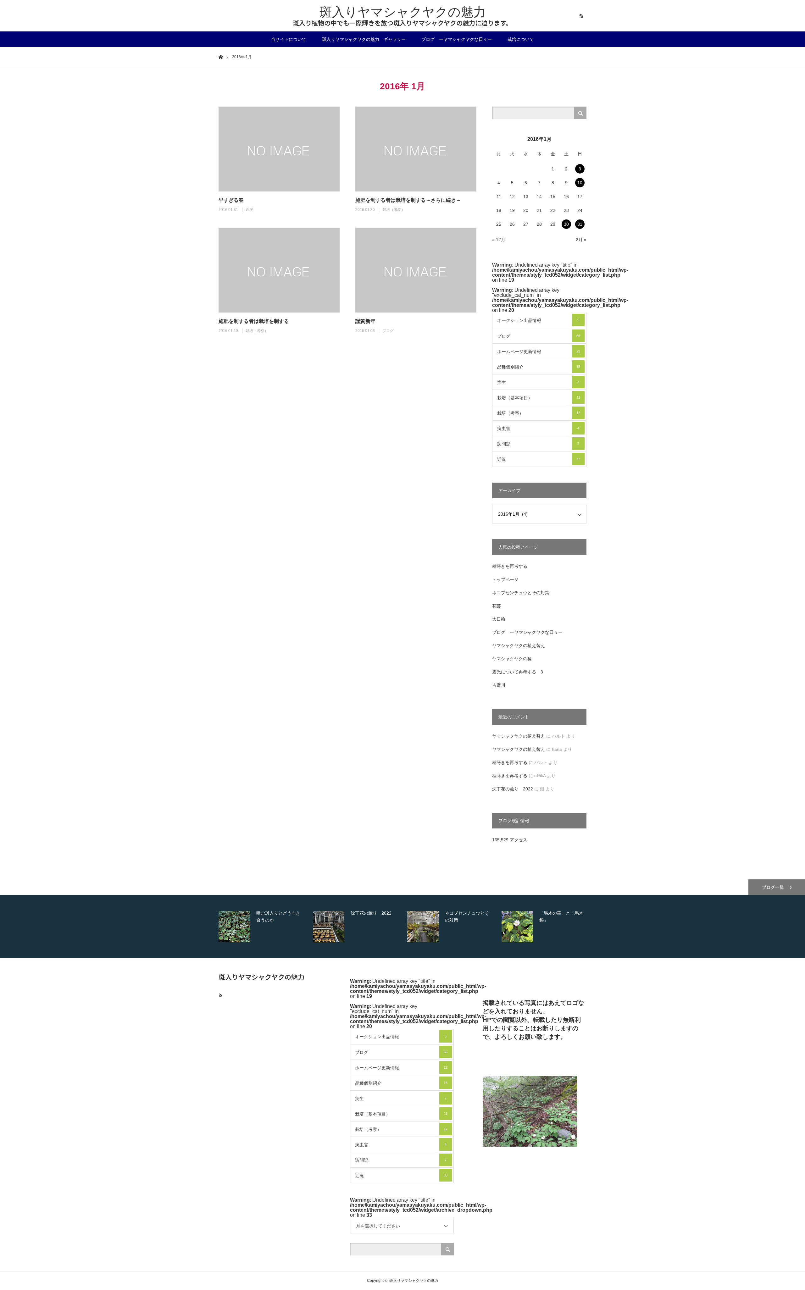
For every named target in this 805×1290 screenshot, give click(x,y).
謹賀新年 (365, 321)
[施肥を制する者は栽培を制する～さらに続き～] (415, 149)
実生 (538, 382)
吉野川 (498, 685)
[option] (264, 926)
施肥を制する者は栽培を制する (254, 321)
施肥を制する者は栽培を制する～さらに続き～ (408, 200)
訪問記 (538, 443)
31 (579, 224)
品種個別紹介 (538, 366)
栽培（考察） (393, 210)
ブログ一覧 (773, 887)
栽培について (521, 39)
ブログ (388, 331)
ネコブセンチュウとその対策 (520, 592)
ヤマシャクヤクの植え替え (518, 645)
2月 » (581, 239)
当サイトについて (288, 39)
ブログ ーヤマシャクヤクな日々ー (456, 39)
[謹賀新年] (415, 270)
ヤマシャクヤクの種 (512, 658)
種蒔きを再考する (509, 566)
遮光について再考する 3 (517, 671)
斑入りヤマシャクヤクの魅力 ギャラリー (364, 39)
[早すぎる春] (279, 149)
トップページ (505, 579)
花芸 (496, 605)
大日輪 (498, 619)
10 (579, 182)
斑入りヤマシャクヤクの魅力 (402, 12)
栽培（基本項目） (538, 397)
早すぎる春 (231, 200)
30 (566, 224)
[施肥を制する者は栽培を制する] (279, 270)
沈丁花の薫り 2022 (512, 788)
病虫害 (538, 428)
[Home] (221, 56)
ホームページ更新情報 (538, 351)
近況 (249, 210)
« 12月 (498, 239)
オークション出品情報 (538, 320)
